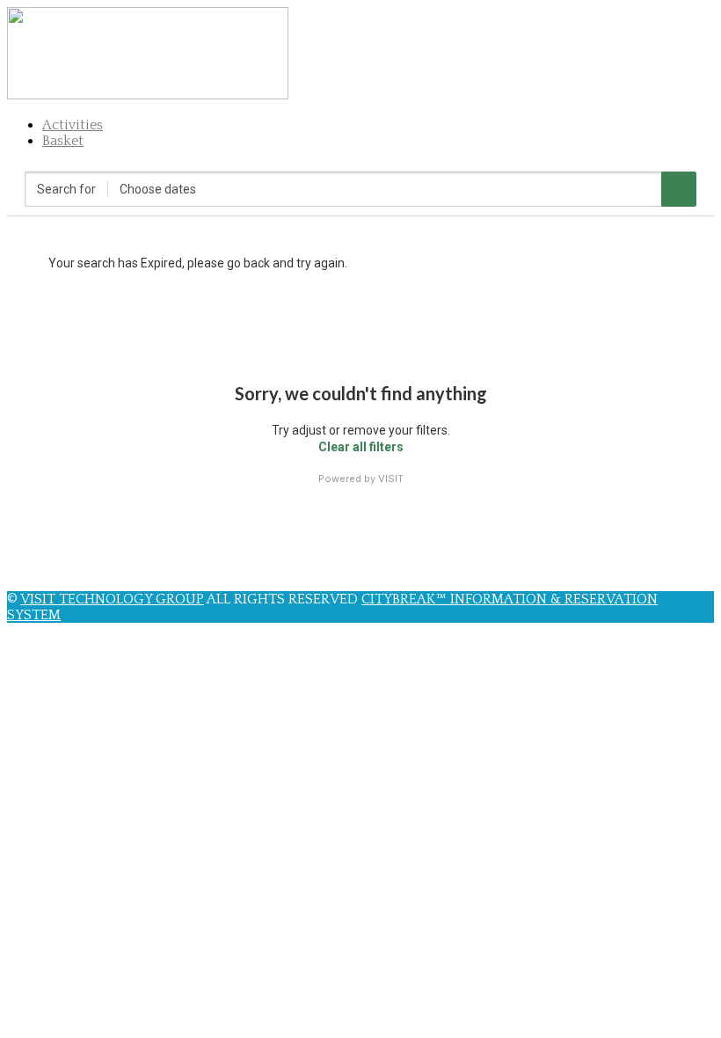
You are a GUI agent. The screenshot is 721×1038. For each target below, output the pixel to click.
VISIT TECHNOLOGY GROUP (112, 599)
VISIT (391, 478)
